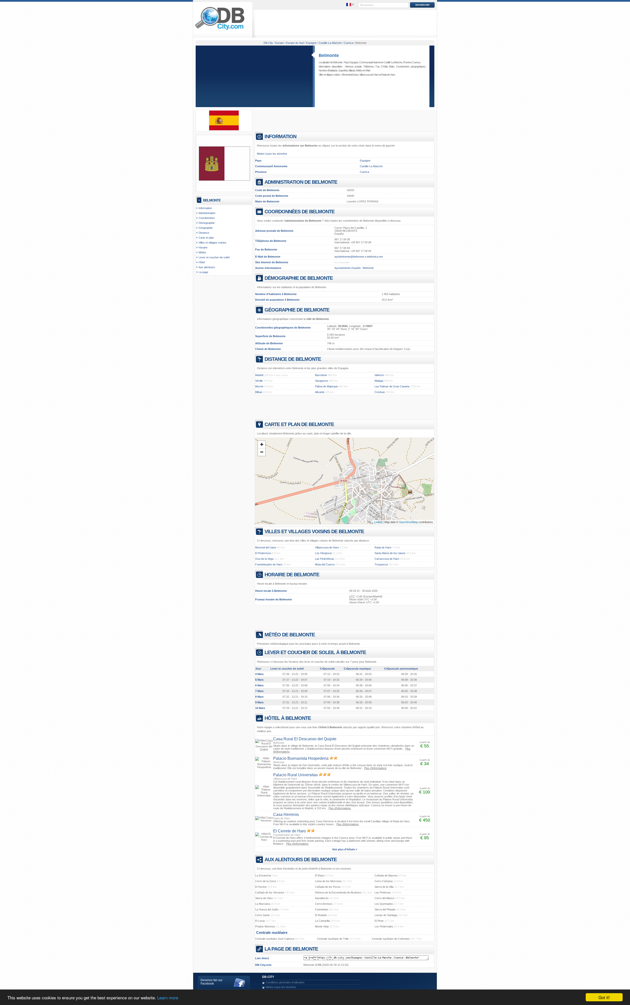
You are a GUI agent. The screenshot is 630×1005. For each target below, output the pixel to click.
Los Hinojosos (323, 553)
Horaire (203, 247)
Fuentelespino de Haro (268, 564)
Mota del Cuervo (325, 564)
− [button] (261, 452)
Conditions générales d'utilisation (285, 982)
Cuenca (364, 171)
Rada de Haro (388, 74)
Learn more (167, 997)
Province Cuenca (411, 62)
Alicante (319, 392)
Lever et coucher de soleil (214, 257)
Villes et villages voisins (212, 242)
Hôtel (367, 70)
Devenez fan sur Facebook (211, 981)
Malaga (379, 380)
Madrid (259, 375)
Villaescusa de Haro (368, 74)
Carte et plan (206, 237)
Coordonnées (207, 217)
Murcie (259, 386)
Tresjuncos (381, 564)
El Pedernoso (263, 553)
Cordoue (380, 392)
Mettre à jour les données (272, 153)
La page (203, 272)
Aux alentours (207, 267)
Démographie (207, 222)
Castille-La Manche (371, 166)
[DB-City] (219, 29)
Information (205, 208)
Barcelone (321, 375)
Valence (379, 375)
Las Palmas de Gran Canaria (392, 386)
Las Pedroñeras (324, 558)
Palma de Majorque (326, 386)
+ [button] (261, 444)
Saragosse (321, 380)
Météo (359, 70)
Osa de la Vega (264, 558)
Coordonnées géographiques (410, 66)
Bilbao (258, 392)
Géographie (206, 227)
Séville (259, 380)
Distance (204, 232)
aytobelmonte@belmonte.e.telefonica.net (358, 256)
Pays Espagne (351, 62)
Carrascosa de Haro (387, 558)
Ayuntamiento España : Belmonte (354, 267)
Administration (207, 213)
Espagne (365, 160)
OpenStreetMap (408, 522)
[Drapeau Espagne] (224, 129)
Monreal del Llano (350, 74)
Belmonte (329, 55)
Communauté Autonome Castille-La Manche (380, 62)
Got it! (604, 997)
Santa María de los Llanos (390, 553)
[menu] (350, 4)
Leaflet (378, 522)
